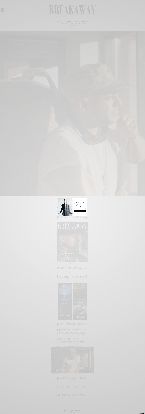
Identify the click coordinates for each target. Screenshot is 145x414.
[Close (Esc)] (86, 199)
